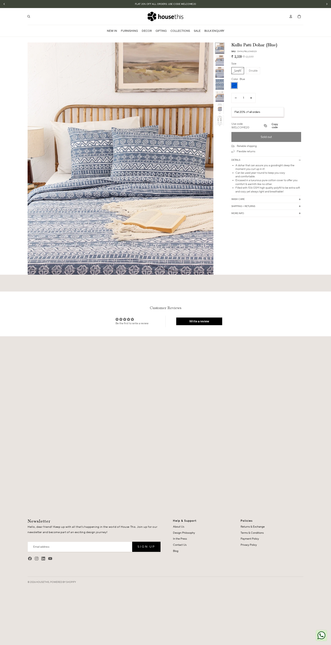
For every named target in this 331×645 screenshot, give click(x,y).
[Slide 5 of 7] (219, 96)
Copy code (275, 126)
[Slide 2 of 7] (219, 60)
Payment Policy (250, 538)
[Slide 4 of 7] (219, 84)
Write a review (199, 321)
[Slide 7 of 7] (219, 120)
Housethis (42, 582)
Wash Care (238, 199)
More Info (237, 213)
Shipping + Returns (243, 206)
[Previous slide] (31, 158)
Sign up (146, 546)
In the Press (180, 538)
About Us (178, 526)
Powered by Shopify (63, 582)
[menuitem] (112, 31)
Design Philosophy (184, 532)
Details (235, 159)
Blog (175, 550)
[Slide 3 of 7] (219, 72)
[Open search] (29, 16)
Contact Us (180, 544)
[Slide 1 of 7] (219, 48)
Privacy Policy (249, 544)
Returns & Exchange (253, 526)
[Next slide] (210, 158)
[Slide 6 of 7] (219, 108)
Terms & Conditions (252, 532)
